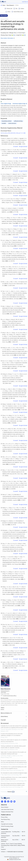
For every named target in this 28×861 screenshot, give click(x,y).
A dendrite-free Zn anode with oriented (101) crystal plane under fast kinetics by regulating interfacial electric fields (14, 726)
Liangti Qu (18, 35)
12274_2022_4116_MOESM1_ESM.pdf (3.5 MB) (13, 133)
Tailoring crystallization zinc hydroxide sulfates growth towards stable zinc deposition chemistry (13, 746)
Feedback (3, 849)
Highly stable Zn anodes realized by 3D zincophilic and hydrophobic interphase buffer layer (13, 752)
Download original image (19, 103)
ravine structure (12, 123)
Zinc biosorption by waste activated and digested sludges (14, 772)
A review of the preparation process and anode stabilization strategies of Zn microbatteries (11, 734)
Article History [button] (4, 716)
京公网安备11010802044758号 (15, 859)
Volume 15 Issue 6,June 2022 (5, 691)
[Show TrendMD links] (26, 791)
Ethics (2, 821)
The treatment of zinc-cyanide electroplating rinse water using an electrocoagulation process (14, 767)
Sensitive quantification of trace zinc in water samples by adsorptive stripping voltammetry (14, 778)
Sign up (26, 1)
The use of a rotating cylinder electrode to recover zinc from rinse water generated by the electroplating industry (14, 761)
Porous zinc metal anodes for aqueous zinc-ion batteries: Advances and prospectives (14, 740)
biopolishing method (6, 121)
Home (4, 5)
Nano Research (10, 5)
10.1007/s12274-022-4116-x (9, 695)
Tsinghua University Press (7, 811)
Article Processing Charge (7, 826)
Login (23, 1)
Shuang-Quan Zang (6, 35)
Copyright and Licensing (7, 824)
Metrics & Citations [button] (5, 713)
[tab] (14, 713)
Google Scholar (23, 146)
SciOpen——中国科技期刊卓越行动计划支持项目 (12, 851)
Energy (2, 709)
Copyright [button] (3, 719)
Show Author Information (7, 38)
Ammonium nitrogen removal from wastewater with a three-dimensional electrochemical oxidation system (13, 784)
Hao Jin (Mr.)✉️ (16, 839)
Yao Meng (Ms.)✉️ (16, 831)
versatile (4, 123)
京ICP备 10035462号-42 (14, 858)
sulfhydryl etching (18, 121)
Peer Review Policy (5, 819)
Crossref (15, 146)
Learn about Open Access (7, 809)
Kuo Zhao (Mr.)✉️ (16, 835)
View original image (6, 103)
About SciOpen (4, 807)
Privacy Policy (4, 817)
